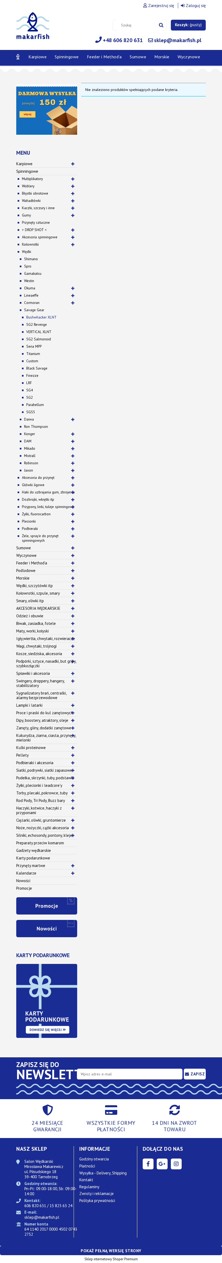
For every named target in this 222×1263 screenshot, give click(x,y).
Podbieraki (30, 528)
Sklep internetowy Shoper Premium (111, 1259)
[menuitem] (37, 56)
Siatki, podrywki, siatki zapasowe (44, 770)
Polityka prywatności (97, 1200)
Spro (27, 266)
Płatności (87, 1166)
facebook (148, 1164)
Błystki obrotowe (35, 193)
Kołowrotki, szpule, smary (38, 593)
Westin (29, 280)
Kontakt (86, 1179)
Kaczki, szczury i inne (38, 207)
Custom (32, 360)
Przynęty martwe (30, 865)
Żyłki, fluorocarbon (36, 514)
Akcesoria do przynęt (38, 477)
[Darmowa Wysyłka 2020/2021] (46, 109)
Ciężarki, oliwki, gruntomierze (41, 820)
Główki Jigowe (33, 484)
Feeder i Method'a (31, 563)
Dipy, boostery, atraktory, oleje (42, 720)
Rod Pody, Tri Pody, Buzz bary (40, 800)
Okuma (29, 288)
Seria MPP (34, 346)
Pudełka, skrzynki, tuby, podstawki (45, 777)
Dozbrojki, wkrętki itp (38, 499)
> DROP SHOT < (34, 229)
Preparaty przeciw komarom (40, 842)
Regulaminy (89, 1186)
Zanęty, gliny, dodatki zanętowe (43, 727)
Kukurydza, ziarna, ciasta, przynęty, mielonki (46, 738)
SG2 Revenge (36, 324)
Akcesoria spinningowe (39, 237)
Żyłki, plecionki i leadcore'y (39, 785)
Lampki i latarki (29, 705)
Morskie (23, 578)
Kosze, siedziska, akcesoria (39, 653)
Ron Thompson (36, 426)
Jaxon (28, 470)
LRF (29, 382)
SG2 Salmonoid (38, 339)
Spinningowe (27, 171)
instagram (176, 1164)
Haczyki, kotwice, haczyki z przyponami (39, 810)
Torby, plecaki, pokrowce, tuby (42, 792)
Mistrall (29, 455)
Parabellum (35, 404)
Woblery (28, 186)
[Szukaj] (161, 25)
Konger (29, 433)
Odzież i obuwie (29, 615)
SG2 (29, 397)
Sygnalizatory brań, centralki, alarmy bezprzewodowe (41, 695)
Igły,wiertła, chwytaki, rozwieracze (45, 638)
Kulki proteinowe (31, 747)
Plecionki (29, 521)
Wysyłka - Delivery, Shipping (103, 1173)
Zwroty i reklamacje (96, 1193)
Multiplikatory (32, 178)
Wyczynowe (26, 555)
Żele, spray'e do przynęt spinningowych (40, 538)
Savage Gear (34, 309)
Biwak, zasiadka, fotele (36, 623)
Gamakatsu (32, 273)
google (162, 1164)
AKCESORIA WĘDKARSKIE (38, 608)
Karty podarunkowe (33, 858)
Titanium (33, 353)
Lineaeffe (31, 295)
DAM (27, 441)
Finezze (32, 375)
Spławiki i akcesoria (33, 673)
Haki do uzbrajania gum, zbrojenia (48, 492)
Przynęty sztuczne (36, 222)
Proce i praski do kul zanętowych (44, 712)
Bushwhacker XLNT (41, 317)
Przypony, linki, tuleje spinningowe (48, 506)
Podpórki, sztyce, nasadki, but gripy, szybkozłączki (46, 663)
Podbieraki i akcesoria (34, 762)
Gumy (26, 215)
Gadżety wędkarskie (33, 850)
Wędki (26, 251)
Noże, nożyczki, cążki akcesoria (42, 827)
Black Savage (36, 368)
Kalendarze (26, 873)
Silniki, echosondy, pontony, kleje (44, 835)
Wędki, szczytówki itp (34, 585)
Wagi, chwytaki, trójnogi (36, 646)
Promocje (24, 888)
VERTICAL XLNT (38, 331)
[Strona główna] (32, 29)
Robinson (31, 462)
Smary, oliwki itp (30, 600)
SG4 (29, 390)
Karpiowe (24, 163)
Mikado (29, 448)
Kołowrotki (30, 244)
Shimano (31, 258)
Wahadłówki (31, 200)
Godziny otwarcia (94, 1159)
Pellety (22, 755)
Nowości (23, 880)
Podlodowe (25, 570)
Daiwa (29, 419)
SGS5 (30, 411)
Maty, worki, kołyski (32, 631)
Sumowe (23, 547)
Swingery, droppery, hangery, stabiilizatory (40, 683)
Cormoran (32, 302)
